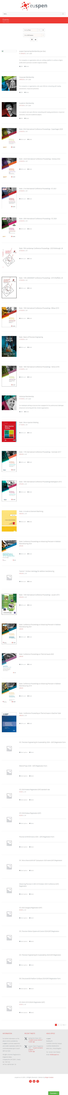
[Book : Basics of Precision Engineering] (9, 346)
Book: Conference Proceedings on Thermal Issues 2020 (36, 654)
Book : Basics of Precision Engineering (31, 337)
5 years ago (32, 1042)
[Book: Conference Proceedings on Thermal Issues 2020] (9, 663)
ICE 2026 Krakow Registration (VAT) (30, 813)
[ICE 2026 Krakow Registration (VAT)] (9, 819)
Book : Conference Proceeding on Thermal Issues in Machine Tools (40, 713)
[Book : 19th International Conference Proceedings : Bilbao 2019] (9, 317)
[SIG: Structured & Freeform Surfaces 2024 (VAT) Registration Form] (9, 984)
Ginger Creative (49, 1077)
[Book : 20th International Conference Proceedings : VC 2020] (9, 228)
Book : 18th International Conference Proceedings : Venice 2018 (39, 367)
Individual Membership (26, 396)
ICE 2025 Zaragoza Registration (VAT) (30, 908)
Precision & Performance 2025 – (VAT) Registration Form (36, 837)
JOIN (21, 66)
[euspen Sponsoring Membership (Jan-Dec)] (9, 57)
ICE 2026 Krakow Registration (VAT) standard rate (34, 790)
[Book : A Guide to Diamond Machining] (9, 521)
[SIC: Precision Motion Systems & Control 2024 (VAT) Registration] (9, 937)
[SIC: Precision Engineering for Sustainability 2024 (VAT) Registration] (9, 961)
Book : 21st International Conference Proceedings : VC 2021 (37, 189)
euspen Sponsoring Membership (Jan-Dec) (32, 51)
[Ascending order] (43, 30)
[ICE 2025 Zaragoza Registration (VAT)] (9, 914)
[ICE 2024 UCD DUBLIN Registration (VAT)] (9, 1008)
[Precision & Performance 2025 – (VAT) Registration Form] (9, 843)
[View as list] (35, 39)
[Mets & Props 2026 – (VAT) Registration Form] (9, 772)
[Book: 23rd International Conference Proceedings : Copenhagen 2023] (9, 138)
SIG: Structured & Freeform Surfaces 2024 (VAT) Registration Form (40, 979)
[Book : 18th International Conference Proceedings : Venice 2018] (9, 376)
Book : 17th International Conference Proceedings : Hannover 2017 (40, 452)
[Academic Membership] (9, 109)
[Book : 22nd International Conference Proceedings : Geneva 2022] (9, 168)
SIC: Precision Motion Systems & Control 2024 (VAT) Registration (39, 931)
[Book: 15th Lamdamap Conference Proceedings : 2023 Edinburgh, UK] (9, 257)
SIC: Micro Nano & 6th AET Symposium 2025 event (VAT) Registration (40, 860)
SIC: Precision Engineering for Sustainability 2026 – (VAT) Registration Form (42, 742)
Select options (23, 752)
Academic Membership (26, 103)
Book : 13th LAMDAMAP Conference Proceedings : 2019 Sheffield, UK (41, 278)
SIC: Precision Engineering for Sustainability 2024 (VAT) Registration (40, 955)
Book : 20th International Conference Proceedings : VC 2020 (38, 219)
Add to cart (23, 139)
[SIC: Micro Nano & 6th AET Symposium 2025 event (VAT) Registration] (9, 866)
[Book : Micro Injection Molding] (9, 431)
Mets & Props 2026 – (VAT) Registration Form (33, 766)
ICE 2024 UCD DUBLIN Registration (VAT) (32, 1002)
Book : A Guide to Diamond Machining (31, 511)
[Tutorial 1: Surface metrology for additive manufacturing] (9, 577)
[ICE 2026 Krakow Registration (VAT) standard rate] (9, 795)
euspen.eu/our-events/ (35, 1040)
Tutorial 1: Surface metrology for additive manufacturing (36, 571)
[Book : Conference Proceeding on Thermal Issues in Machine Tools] (9, 722)
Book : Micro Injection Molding (28, 422)
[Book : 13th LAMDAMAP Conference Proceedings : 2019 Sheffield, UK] (9, 287)
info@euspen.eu (54, 1054)
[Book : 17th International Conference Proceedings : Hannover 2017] (9, 461)
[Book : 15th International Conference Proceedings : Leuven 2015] (9, 604)
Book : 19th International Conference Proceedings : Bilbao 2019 (39, 308)
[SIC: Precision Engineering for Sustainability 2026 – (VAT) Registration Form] (9, 748)
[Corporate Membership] (9, 83)
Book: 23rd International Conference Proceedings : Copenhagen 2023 (41, 129)
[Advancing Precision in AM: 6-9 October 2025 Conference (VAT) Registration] (9, 890)
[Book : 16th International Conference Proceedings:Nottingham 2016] (9, 491)
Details (27, 66)
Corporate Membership (26, 77)
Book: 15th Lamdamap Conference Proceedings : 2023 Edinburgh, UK (41, 248)
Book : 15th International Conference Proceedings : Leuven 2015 (39, 595)
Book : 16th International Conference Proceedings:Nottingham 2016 (40, 482)
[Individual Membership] (9, 402)
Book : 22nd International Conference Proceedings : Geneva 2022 (39, 159)
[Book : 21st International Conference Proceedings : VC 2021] (9, 198)
